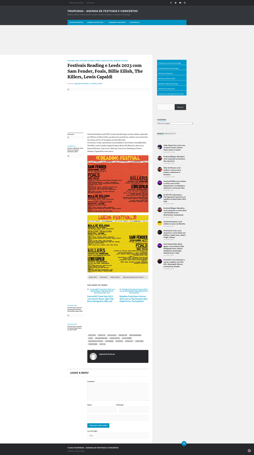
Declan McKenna (135, 335)
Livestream (134, 22)
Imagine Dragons (101, 338)
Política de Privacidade (76, 3)
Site (117, 405)
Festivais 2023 (73, 60)
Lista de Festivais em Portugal (168, 68)
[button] (93, 277)
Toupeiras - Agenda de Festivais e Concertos (102, 11)
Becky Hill (92, 335)
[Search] (185, 3)
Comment (91, 381)
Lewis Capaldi (115, 338)
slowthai (119, 341)
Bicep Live (102, 335)
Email (121, 405)
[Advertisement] (127, 40)
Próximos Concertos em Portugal (169, 63)
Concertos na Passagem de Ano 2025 (171, 93)
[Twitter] (175, 3)
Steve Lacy (129, 341)
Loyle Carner (126, 338)
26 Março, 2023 (96, 83)
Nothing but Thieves (96, 341)
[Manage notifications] (249, 450)
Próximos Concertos (117, 22)
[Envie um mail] (180, 3)
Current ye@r (92, 431)
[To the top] (184, 443)
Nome (90, 405)
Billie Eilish (112, 335)
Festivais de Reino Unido (90, 60)
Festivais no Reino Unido (166, 78)
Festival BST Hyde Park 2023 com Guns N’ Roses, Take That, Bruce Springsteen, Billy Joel (100, 298)
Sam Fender (109, 341)
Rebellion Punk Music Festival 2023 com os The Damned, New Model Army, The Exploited (134, 298)
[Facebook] (171, 3)
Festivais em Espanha (165, 73)
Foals (91, 338)
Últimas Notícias (76, 22)
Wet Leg (102, 344)
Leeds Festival (107, 60)
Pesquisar (180, 107)
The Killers (139, 341)
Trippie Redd (93, 344)
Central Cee (123, 335)
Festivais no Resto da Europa (168, 83)
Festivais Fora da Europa (166, 88)
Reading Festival (121, 60)
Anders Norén (79, 451)
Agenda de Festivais (95, 22)
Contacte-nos (90, 3)
